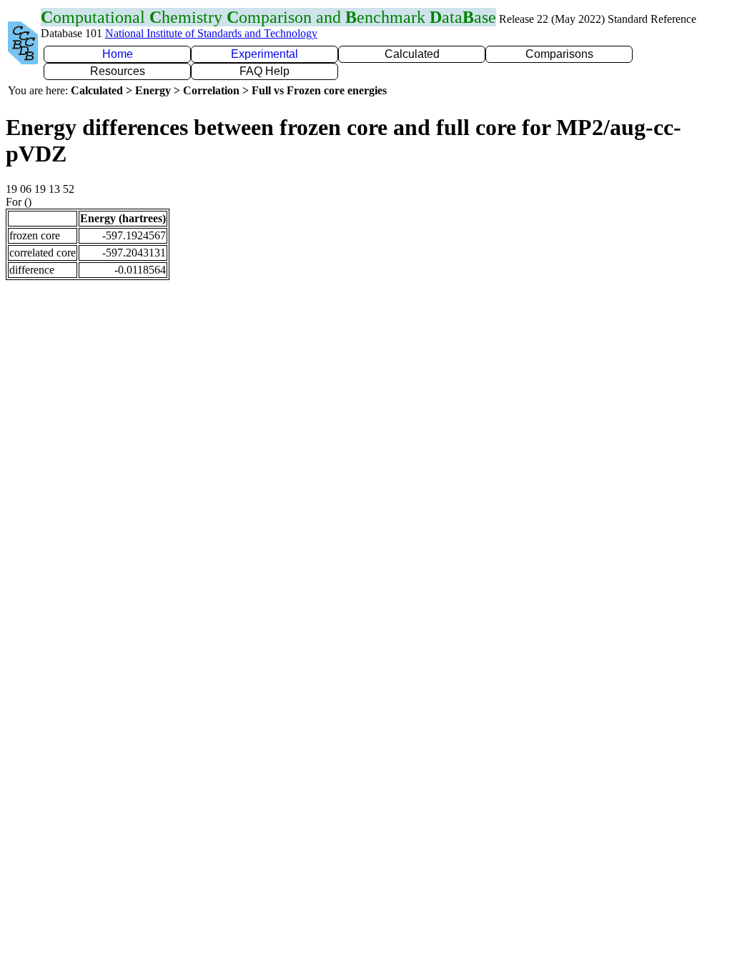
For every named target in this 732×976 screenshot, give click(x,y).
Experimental (264, 54)
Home (117, 54)
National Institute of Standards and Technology (211, 33)
